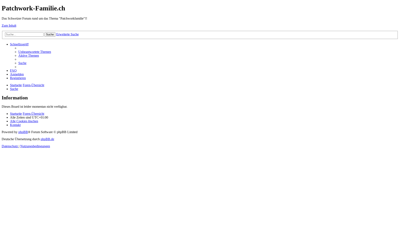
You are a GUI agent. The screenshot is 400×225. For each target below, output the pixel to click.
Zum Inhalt (9, 25)
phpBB (23, 132)
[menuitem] (34, 52)
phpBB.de (47, 139)
